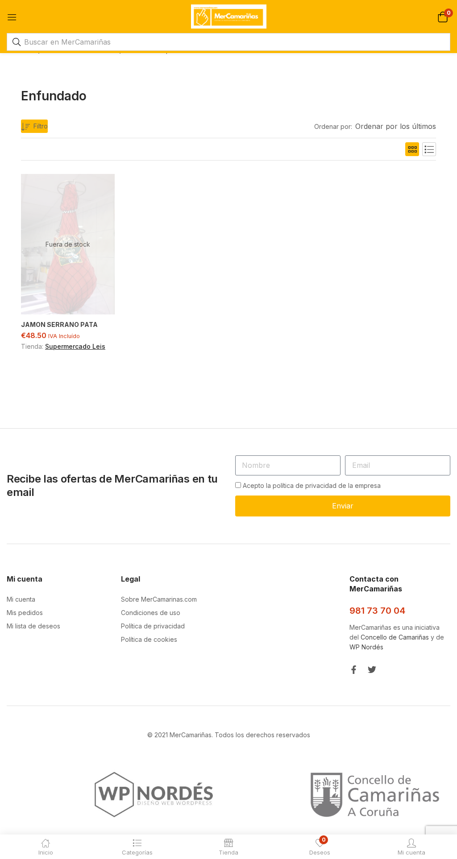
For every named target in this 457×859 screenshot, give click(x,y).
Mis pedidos (25, 612)
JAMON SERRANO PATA (59, 324)
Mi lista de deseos (33, 626)
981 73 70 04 (377, 610)
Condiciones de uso (150, 612)
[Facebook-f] (353, 669)
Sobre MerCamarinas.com (159, 599)
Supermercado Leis (75, 346)
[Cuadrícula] (412, 149)
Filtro (40, 126)
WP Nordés (366, 647)
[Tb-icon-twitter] (372, 669)
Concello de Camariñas (395, 637)
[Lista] (429, 149)
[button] (442, 16)
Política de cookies (149, 639)
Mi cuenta (21, 599)
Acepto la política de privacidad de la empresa (312, 485)
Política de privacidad (153, 626)
